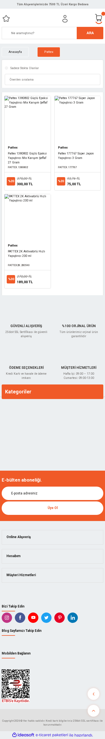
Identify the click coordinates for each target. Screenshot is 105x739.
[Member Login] (64, 18)
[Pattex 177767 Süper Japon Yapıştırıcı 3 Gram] (78, 119)
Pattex (48, 52)
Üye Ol (53, 508)
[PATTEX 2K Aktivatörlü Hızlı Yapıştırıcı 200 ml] (27, 217)
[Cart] (98, 18)
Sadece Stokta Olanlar (24, 68)
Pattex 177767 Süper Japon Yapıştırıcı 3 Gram (76, 155)
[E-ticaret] (52, 735)
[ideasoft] (23, 735)
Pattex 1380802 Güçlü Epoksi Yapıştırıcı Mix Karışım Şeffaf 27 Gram (27, 158)
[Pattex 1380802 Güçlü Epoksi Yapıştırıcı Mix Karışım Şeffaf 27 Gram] (27, 119)
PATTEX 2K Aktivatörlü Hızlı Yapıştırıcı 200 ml (26, 253)
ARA (90, 33)
